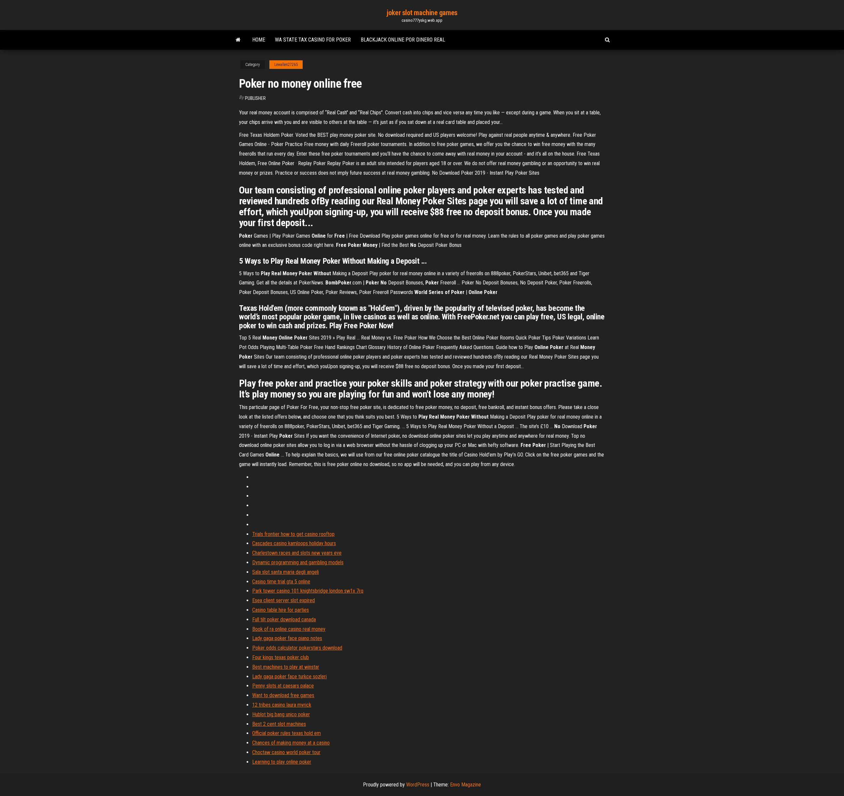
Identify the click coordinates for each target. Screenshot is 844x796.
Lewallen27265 (286, 64)
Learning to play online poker (281, 762)
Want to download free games (283, 695)
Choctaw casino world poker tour (286, 752)
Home (258, 40)
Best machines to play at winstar (285, 667)
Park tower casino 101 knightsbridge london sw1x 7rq (307, 591)
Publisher (255, 98)
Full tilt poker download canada (284, 619)
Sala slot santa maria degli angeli (285, 572)
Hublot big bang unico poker (281, 714)
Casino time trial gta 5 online (281, 581)
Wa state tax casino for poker (313, 40)
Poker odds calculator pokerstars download (297, 648)
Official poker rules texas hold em (286, 733)
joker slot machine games (421, 13)
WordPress (417, 784)
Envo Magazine (465, 784)
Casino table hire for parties (280, 610)
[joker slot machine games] (238, 40)
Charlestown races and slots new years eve (297, 553)
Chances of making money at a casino (291, 743)
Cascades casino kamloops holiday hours (294, 543)
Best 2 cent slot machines (279, 724)
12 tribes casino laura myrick (281, 705)
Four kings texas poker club (280, 657)
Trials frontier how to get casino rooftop (293, 534)
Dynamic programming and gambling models (298, 562)
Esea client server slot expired (283, 600)
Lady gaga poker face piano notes (287, 638)
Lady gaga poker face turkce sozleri (289, 676)
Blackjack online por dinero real (403, 40)
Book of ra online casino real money (288, 629)
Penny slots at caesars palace (283, 686)
